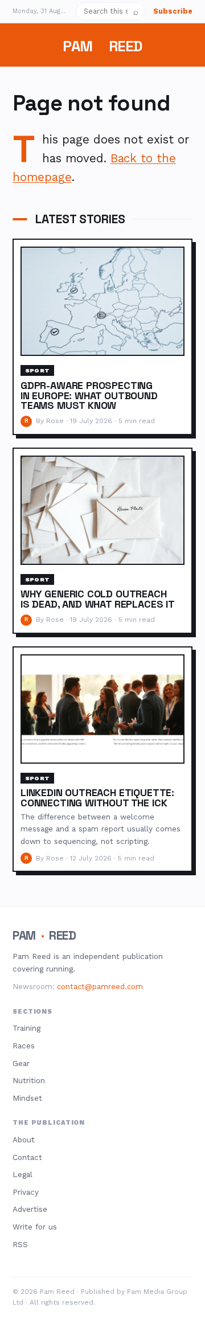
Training (26, 1027)
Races (24, 1045)
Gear (21, 1063)
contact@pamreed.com (100, 986)
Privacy (26, 1191)
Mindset (27, 1097)
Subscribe (172, 11)
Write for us (35, 1226)
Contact (27, 1157)
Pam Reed (102, 46)
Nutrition (29, 1080)
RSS (20, 1244)
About (24, 1139)
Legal (22, 1174)
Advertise (30, 1209)
